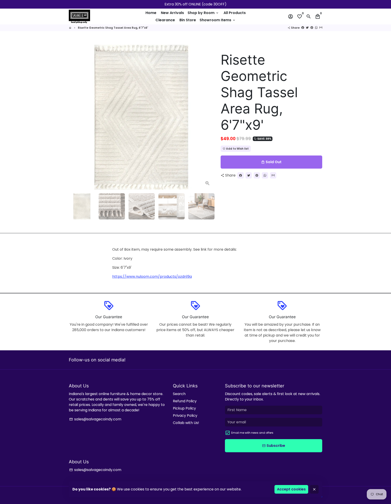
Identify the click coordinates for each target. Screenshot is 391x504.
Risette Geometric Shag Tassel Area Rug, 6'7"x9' (113, 28)
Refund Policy (185, 401)
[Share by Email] (320, 28)
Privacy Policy (185, 415)
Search (179, 393)
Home (150, 12)
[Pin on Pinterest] (311, 28)
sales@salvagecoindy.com (95, 419)
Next (207, 117)
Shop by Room (203, 12)
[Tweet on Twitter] (307, 28)
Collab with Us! (186, 422)
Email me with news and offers (252, 433)
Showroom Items (218, 20)
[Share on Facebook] (302, 28)
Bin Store (187, 20)
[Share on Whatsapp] (316, 28)
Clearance (165, 20)
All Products (235, 12)
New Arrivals (172, 12)
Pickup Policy (184, 408)
